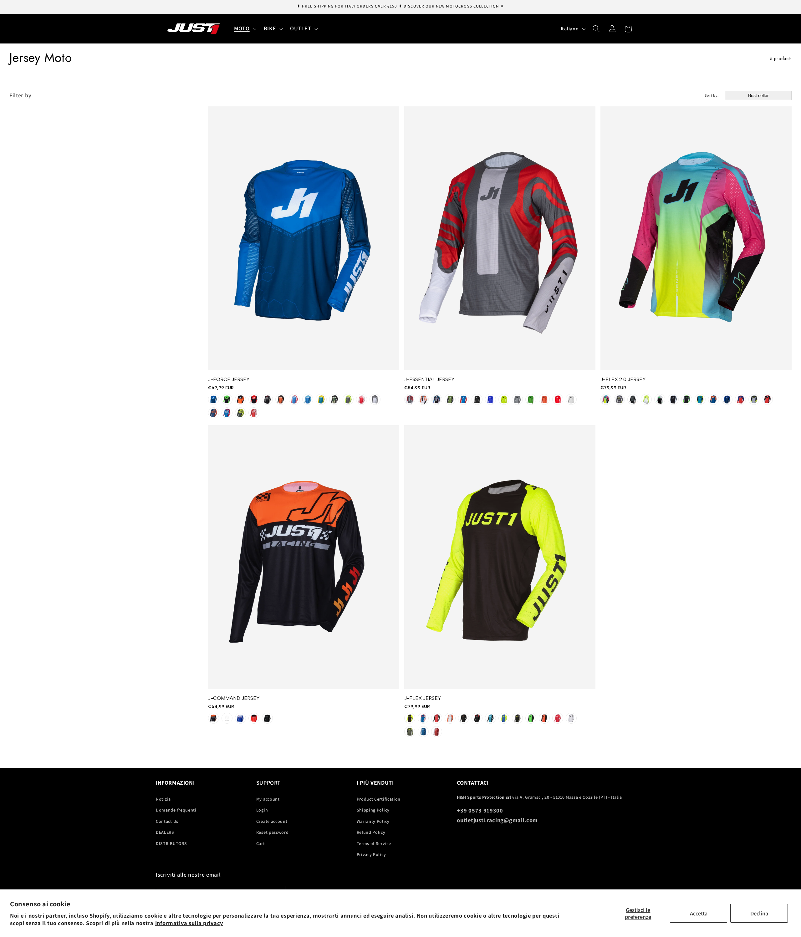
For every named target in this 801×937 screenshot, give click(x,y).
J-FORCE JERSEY (229, 379)
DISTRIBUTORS (171, 843)
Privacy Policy (371, 854)
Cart (260, 843)
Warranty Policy (373, 821)
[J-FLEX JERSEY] (499, 557)
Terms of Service (374, 843)
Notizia (163, 799)
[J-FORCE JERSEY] (303, 238)
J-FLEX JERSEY (422, 698)
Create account (272, 821)
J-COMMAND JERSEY (234, 698)
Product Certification (379, 799)
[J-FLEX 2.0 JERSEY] (696, 238)
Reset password (272, 832)
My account (268, 799)
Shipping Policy (373, 810)
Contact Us (167, 821)
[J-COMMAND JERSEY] (303, 557)
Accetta (698, 913)
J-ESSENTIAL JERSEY (429, 379)
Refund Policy (371, 832)
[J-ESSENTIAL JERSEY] (499, 238)
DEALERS (165, 832)
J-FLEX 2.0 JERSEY (623, 379)
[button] (244, 29)
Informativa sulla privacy (189, 923)
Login (262, 810)
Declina (759, 913)
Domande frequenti (176, 810)
